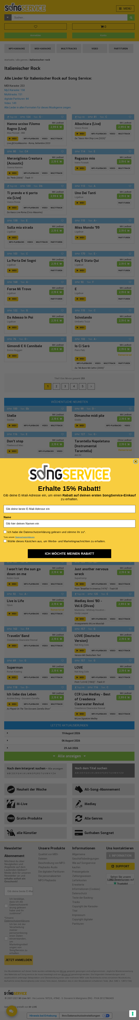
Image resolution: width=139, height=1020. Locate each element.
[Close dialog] (135, 461)
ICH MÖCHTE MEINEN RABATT (69, 553)
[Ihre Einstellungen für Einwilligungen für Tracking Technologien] (132, 1013)
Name (7, 517)
